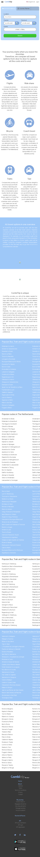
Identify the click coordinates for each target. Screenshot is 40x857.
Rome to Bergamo (7, 709)
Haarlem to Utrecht (7, 442)
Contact (20, 794)
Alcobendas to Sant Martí (9, 695)
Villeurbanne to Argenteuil (10, 537)
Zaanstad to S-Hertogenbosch (11, 447)
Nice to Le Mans (7, 354)
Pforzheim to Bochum (8, 620)
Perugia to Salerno (7, 760)
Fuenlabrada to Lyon (8, 390)
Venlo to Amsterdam (8, 477)
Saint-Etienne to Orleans (9, 514)
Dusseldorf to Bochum (9, 569)
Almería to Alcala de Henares (10, 662)
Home (20, 781)
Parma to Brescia (7, 750)
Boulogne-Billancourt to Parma (11, 361)
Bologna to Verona (7, 719)
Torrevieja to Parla (7, 698)
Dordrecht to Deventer (8, 462)
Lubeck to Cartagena (8, 372)
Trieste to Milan (6, 732)
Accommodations (9, 8)
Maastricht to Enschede (9, 457)
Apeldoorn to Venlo (8, 452)
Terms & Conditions (20, 790)
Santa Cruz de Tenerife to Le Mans (12, 387)
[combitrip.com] (8, 2)
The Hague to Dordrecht (9, 424)
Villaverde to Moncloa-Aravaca (11, 685)
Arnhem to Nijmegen (8, 444)
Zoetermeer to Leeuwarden (10, 465)
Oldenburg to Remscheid (9, 607)
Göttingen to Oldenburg (9, 615)
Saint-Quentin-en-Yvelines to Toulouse (13, 524)
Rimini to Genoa (6, 762)
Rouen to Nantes (7, 542)
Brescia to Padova (7, 734)
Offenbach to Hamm (8, 379)
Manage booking (20, 808)
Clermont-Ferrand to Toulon (10, 535)
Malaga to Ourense (7, 639)
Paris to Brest (6, 491)
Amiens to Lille (6, 529)
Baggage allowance (20, 804)
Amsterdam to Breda (8, 419)
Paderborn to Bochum (8, 610)
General (20, 786)
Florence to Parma (7, 721)
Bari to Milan (36, 724)
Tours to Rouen (6, 532)
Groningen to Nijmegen (9, 431)
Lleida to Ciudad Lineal (9, 682)
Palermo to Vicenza (8, 716)
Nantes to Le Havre (7, 499)
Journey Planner (24, 8)
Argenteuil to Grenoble (9, 553)
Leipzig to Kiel (6, 571)
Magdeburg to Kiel (7, 592)
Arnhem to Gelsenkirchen (9, 349)
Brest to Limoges (7, 527)
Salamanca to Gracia (8, 672)
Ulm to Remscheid (7, 617)
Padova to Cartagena (8, 405)
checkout (24, 20)
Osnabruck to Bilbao (8, 374)
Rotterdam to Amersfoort (9, 421)
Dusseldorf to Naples (8, 364)
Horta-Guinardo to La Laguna (10, 667)
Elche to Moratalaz (7, 651)
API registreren (20, 827)
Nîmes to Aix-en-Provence (10, 522)
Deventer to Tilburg (8, 467)
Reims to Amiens (7, 509)
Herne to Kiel (6, 602)
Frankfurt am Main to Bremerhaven (12, 566)
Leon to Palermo (7, 397)
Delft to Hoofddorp (7, 472)
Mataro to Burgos (7, 687)
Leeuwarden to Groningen (10, 480)
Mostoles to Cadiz (7, 659)
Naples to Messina (7, 711)
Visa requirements (20, 806)
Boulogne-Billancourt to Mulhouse (12, 550)
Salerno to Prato (6, 757)
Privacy (20, 792)
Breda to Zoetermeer (8, 436)
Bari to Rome (6, 724)
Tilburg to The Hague (8, 429)
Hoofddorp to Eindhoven (9, 454)
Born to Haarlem (7, 470)
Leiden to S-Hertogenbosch (10, 459)
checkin (6, 20)
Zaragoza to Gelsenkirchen (10, 382)
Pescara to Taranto (7, 765)
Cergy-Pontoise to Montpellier (11, 511)
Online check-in (20, 802)
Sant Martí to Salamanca (9, 654)
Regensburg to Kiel (7, 612)
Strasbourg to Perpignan (9, 501)
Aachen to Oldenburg (8, 584)
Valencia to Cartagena (8, 636)
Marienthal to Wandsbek (9, 579)
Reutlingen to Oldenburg (9, 625)
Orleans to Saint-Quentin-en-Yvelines (13, 540)
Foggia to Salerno (7, 752)
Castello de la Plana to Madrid (11, 664)
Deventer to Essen (7, 351)
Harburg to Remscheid (9, 597)
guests (6, 26)
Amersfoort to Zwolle (8, 449)
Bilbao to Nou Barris (8, 641)
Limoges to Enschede (8, 359)
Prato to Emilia (6, 737)
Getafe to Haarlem (7, 392)
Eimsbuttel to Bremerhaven (10, 587)
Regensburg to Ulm (8, 377)
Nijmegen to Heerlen (8, 439)
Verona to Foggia (7, 729)
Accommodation (20, 810)
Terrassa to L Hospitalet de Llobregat (13, 657)
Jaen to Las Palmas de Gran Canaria (12, 690)
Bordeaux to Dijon (7, 504)
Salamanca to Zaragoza (9, 677)
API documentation (20, 823)
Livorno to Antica (7, 744)
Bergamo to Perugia (8, 768)
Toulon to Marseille (7, 356)
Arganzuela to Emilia (8, 395)
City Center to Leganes (9, 674)
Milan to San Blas (7, 402)
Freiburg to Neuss (7, 594)
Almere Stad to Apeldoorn (10, 434)
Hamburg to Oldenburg (9, 564)
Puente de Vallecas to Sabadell (11, 649)
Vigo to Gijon (6, 644)
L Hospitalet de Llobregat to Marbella (13, 646)
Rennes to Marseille (8, 506)
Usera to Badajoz (7, 680)
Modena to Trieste (7, 742)
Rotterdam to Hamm (8, 346)
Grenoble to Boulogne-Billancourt (12, 519)
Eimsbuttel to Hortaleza (9, 369)
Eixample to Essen (7, 384)
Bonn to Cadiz (6, 366)
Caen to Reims (6, 547)
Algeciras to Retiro (7, 400)
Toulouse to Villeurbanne (9, 496)
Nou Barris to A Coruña (9, 669)
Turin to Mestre (6, 714)
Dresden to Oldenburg (9, 574)
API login (20, 825)
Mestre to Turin (6, 747)
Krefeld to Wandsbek (8, 589)
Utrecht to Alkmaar (7, 426)
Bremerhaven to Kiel (8, 622)
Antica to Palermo (7, 755)
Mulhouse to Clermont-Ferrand (11, 545)
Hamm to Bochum (7, 599)
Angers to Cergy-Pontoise (10, 517)
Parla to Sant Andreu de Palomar (11, 692)
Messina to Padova (7, 726)
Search (20, 35)
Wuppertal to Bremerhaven (10, 576)
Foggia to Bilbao (7, 407)
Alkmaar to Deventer (8, 475)
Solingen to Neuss (7, 605)
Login (37, 2)
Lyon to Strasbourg (7, 494)
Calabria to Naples (7, 739)
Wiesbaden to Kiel (7, 581)
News (20, 788)
